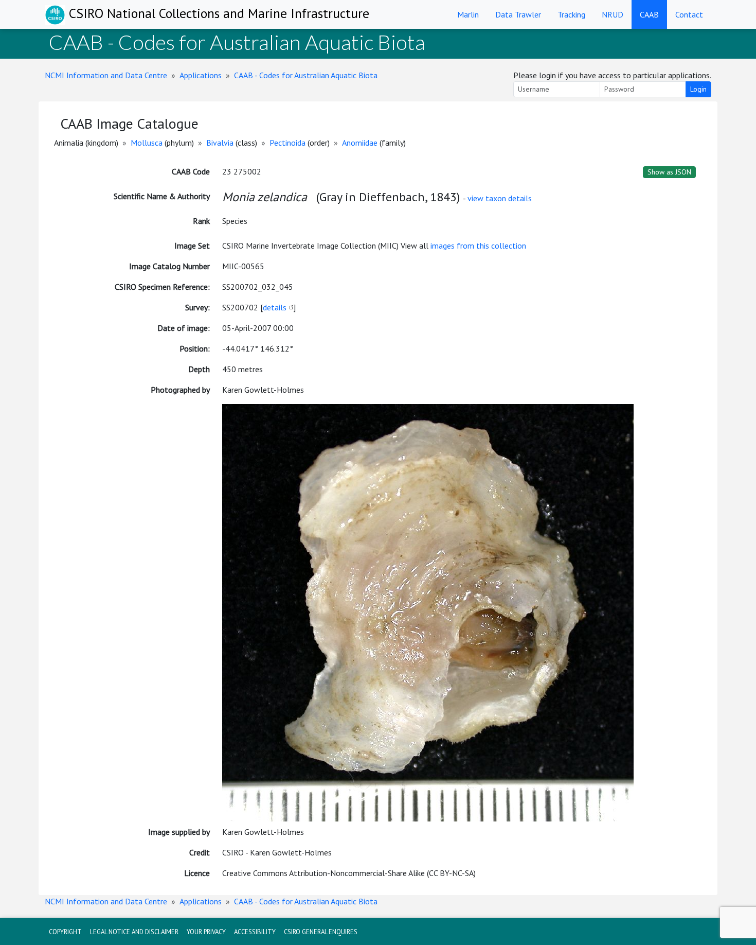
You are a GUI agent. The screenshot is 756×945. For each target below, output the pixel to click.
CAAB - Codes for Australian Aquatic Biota (305, 75)
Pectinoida (287, 142)
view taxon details (499, 198)
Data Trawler (518, 14)
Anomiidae (359, 142)
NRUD (612, 14)
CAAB (649, 14)
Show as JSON (669, 172)
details (274, 307)
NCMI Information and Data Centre (106, 75)
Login (698, 89)
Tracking (571, 14)
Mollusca (147, 142)
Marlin (468, 14)
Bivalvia (219, 142)
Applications (200, 75)
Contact (689, 14)
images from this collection (478, 245)
